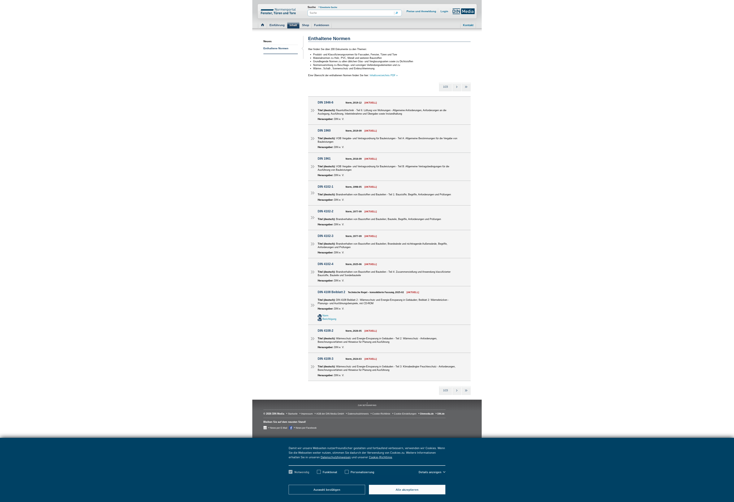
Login (444, 11)
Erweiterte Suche (328, 7)
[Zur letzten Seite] (466, 86)
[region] (367, 463)
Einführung (277, 25)
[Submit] (396, 13)
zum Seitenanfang (367, 405)
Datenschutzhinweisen (336, 457)
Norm (325, 315)
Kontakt (468, 25)
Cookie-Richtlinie (380, 457)
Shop (305, 25)
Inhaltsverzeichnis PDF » (384, 75)
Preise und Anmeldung (421, 11)
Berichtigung (329, 319)
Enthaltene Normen (275, 48)
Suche (312, 7)
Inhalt (293, 25)
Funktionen (321, 25)
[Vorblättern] (456, 86)
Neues (267, 41)
